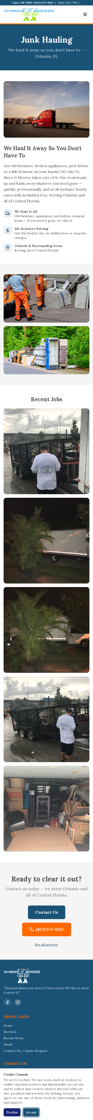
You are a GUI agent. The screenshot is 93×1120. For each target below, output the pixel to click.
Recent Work (13, 1038)
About (8, 1044)
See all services (46, 945)
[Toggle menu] (85, 14)
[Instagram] (18, 1002)
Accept (31, 1112)
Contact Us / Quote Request (25, 1051)
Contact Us (46, 912)
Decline (12, 1112)
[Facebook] (7, 1002)
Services (10, 1032)
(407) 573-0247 (43, 2)
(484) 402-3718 (67, 2)
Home (8, 1025)
